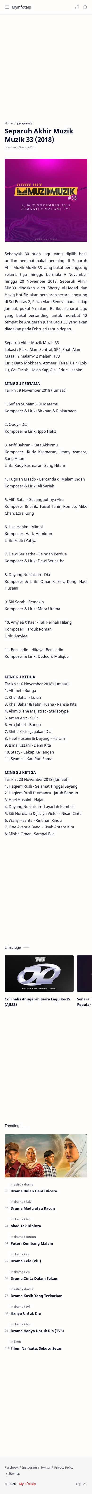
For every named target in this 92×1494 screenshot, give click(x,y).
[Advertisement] (46, 65)
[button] (76, 7)
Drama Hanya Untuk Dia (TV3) (37, 1330)
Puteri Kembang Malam (32, 1243)
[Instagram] (29, 1467)
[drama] (28, 1184)
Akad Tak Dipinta (26, 1225)
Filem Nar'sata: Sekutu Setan (37, 1348)
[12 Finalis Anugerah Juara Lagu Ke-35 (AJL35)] (39, 973)
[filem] (17, 1342)
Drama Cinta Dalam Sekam (35, 1278)
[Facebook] (11, 1467)
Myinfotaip (21, 7)
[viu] (28, 1254)
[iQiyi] (29, 1201)
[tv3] (28, 1219)
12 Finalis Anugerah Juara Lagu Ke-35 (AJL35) (37, 1002)
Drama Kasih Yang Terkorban (37, 1295)
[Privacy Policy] (63, 1467)
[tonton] (31, 1237)
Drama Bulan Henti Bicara (34, 1191)
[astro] (18, 1184)
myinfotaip (66, 1483)
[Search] (84, 7)
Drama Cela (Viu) (26, 1260)
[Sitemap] (14, 1473)
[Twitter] (45, 1467)
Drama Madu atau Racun (33, 1208)
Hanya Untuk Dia (26, 1313)
